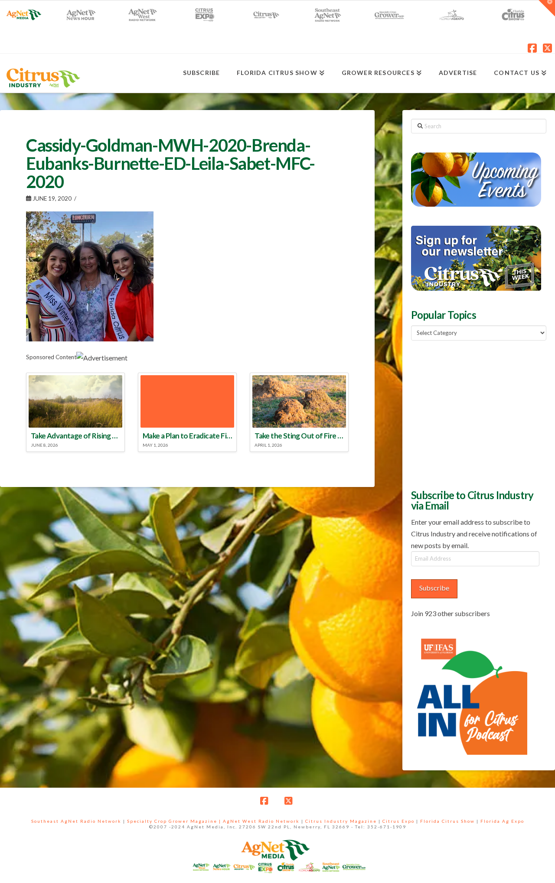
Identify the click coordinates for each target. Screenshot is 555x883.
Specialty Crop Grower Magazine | (175, 821)
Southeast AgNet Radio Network (76, 821)
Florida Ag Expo (502, 821)
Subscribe (434, 588)
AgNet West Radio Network (261, 821)
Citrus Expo (398, 821)
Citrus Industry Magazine (341, 821)
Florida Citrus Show (447, 821)
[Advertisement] (476, 414)
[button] (547, 8)
